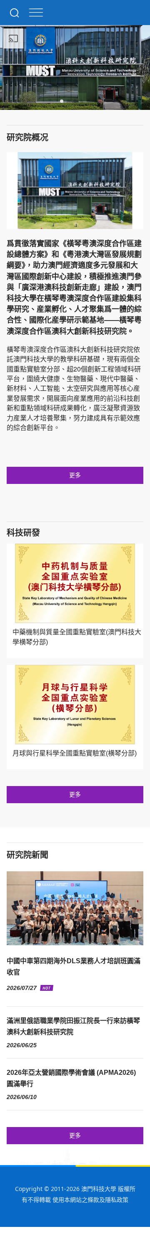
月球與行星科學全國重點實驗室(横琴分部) (74, 753)
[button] (61, 101)
